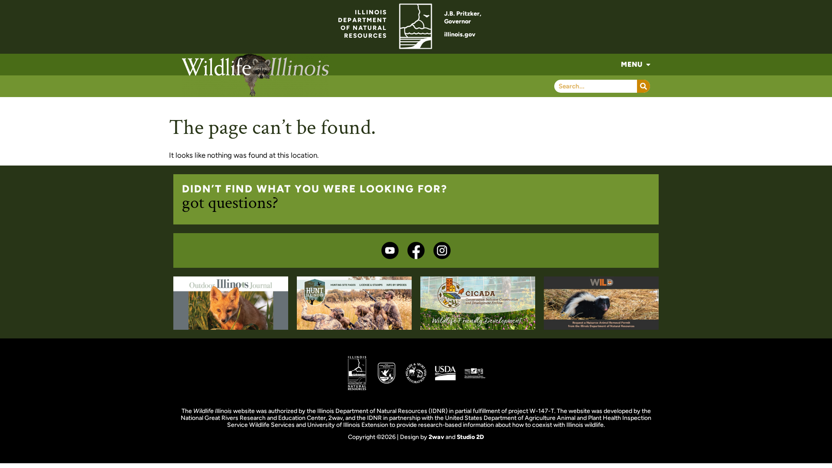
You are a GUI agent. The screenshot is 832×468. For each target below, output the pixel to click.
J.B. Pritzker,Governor (462, 17)
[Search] (643, 86)
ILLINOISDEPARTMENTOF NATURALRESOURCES (362, 24)
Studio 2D (470, 437)
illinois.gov (459, 34)
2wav (436, 437)
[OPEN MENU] (648, 64)
